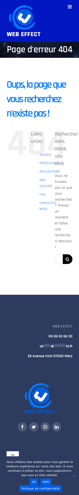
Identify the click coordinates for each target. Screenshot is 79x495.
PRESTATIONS (49, 163)
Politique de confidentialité (41, 488)
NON (46, 482)
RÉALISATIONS (50, 171)
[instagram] (45, 426)
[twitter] (33, 426)
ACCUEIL (46, 155)
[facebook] (22, 426)
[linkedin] (56, 426)
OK (34, 482)
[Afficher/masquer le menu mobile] (70, 6)
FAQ (42, 194)
